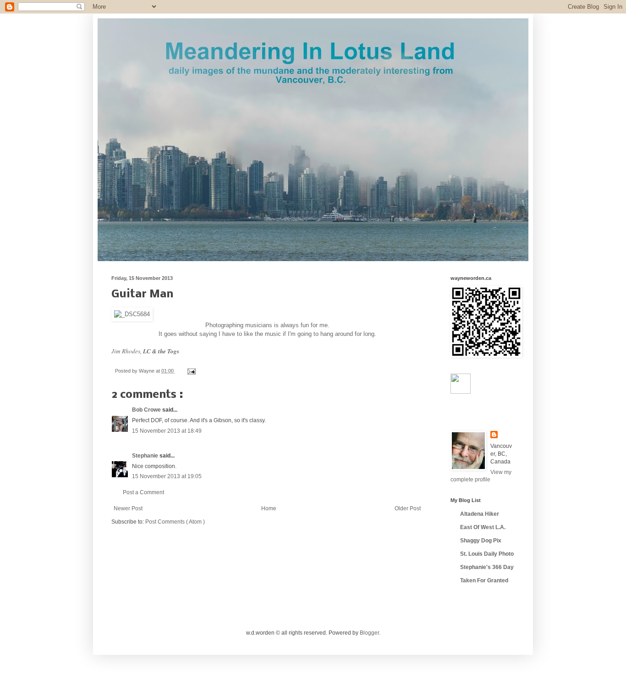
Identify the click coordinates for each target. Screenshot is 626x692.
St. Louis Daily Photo (487, 554)
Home (268, 508)
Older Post (408, 508)
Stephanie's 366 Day (487, 567)
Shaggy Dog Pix (480, 540)
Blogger (369, 633)
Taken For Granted (484, 580)
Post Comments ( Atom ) (175, 522)
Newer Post (128, 508)
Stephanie (145, 455)
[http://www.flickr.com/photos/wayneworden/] (460, 392)
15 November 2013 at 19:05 (167, 476)
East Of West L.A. (482, 527)
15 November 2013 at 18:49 (167, 431)
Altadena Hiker (479, 514)
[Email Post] (190, 371)
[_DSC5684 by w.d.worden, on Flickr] (132, 314)
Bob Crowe (147, 410)
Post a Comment (143, 492)
